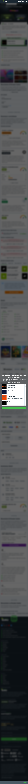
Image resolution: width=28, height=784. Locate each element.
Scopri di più (6, 783)
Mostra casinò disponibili (15, 408)
